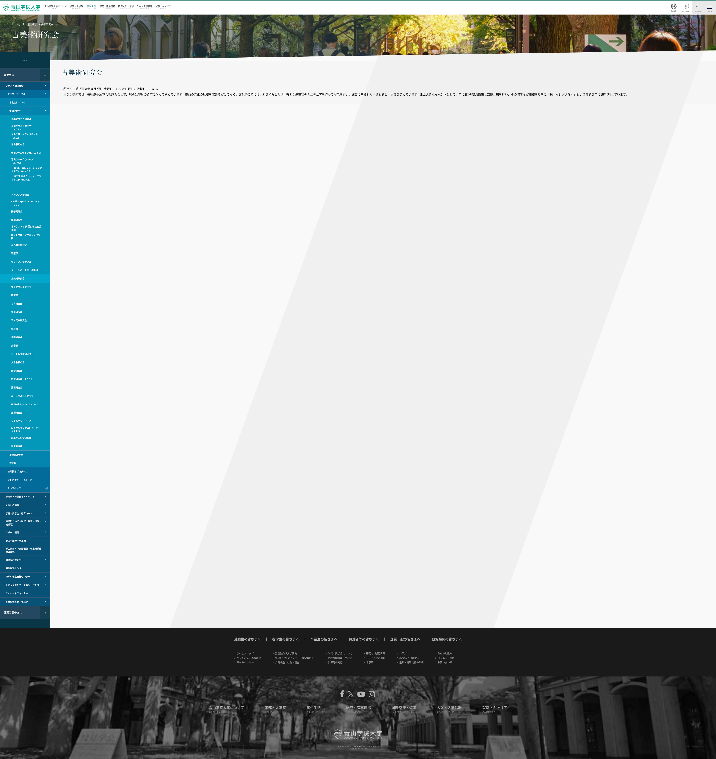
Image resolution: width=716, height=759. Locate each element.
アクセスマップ (245, 653)
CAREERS (488, 712)
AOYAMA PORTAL (409, 658)
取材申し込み (445, 653)
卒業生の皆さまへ (323, 639)
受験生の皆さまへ (247, 639)
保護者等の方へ (13, 612)
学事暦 (369, 662)
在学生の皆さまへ (285, 639)
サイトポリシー (245, 662)
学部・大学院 (76, 7)
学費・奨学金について (340, 653)
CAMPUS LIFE (316, 712)
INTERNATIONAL (403, 712)
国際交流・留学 (126, 7)
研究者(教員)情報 (375, 653)
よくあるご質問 (446, 658)
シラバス (404, 653)
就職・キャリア (163, 7)
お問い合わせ (445, 662)
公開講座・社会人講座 (287, 662)
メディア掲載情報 (375, 658)
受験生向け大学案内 (286, 653)
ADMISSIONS (446, 712)
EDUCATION (273, 712)
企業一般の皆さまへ (405, 639)
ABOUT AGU (217, 712)
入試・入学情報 (145, 7)
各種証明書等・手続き (340, 658)
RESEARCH (353, 712)
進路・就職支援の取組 (411, 662)
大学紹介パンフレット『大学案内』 (294, 658)
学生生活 (91, 7)
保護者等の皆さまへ (364, 639)
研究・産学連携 (107, 7)
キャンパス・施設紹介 (249, 658)
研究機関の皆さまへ (447, 639)
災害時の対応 (335, 662)
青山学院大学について (55, 7)
